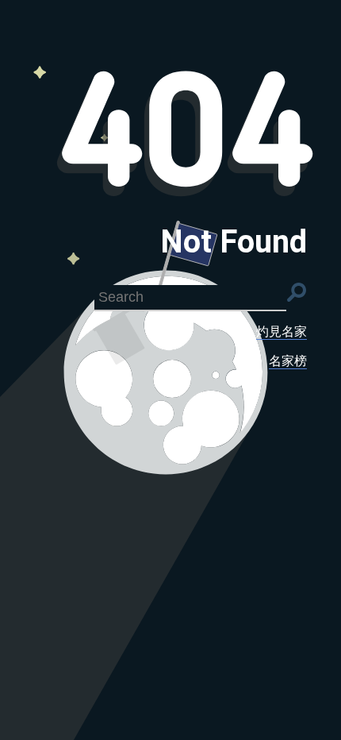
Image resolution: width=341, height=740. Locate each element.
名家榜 (288, 360)
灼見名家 (281, 331)
